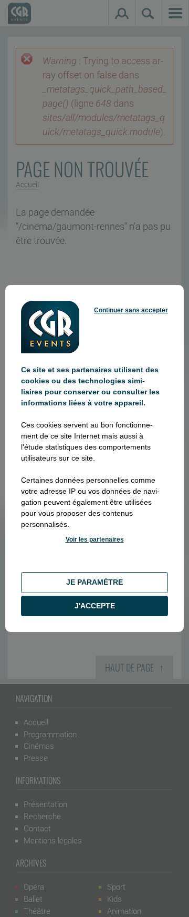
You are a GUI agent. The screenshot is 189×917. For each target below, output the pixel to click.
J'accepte (95, 606)
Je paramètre (94, 582)
